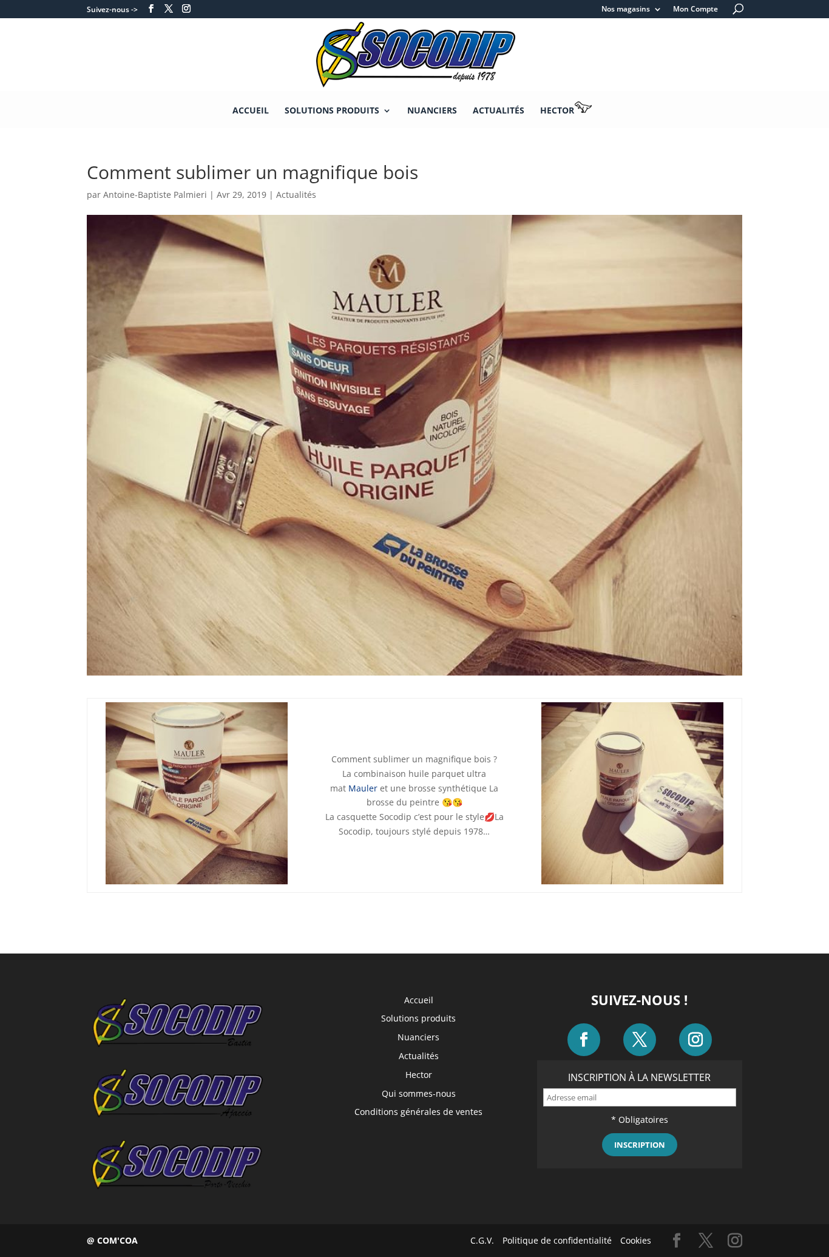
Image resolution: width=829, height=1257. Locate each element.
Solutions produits (332, 111)
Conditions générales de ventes (418, 1111)
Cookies (635, 1240)
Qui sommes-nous (419, 1093)
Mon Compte (695, 9)
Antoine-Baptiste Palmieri (155, 194)
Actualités (498, 111)
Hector (557, 110)
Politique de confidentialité (557, 1240)
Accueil (250, 111)
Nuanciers (432, 111)
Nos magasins (625, 9)
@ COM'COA (112, 1240)
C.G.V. (482, 1240)
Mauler (362, 788)
